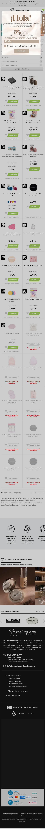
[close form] (42, 11)
